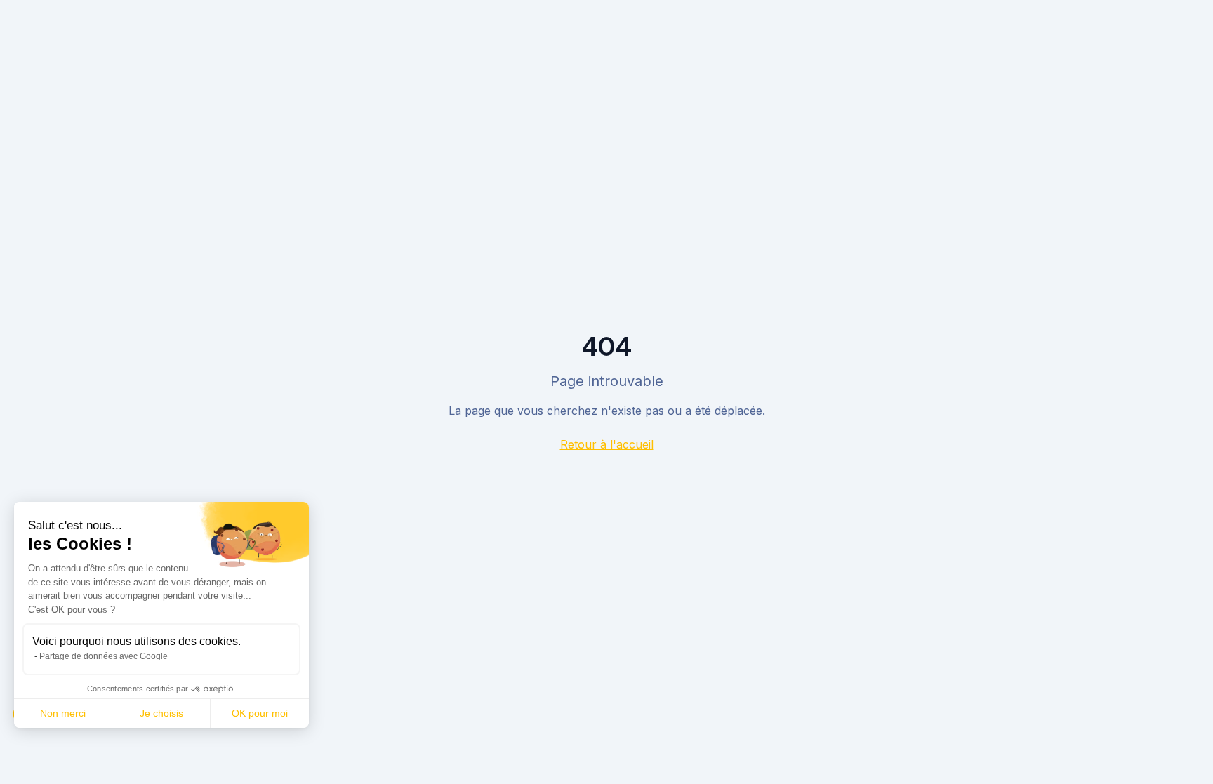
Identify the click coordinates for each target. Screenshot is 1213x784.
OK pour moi (260, 713)
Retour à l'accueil (607, 444)
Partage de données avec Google (103, 656)
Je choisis (161, 713)
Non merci (63, 713)
